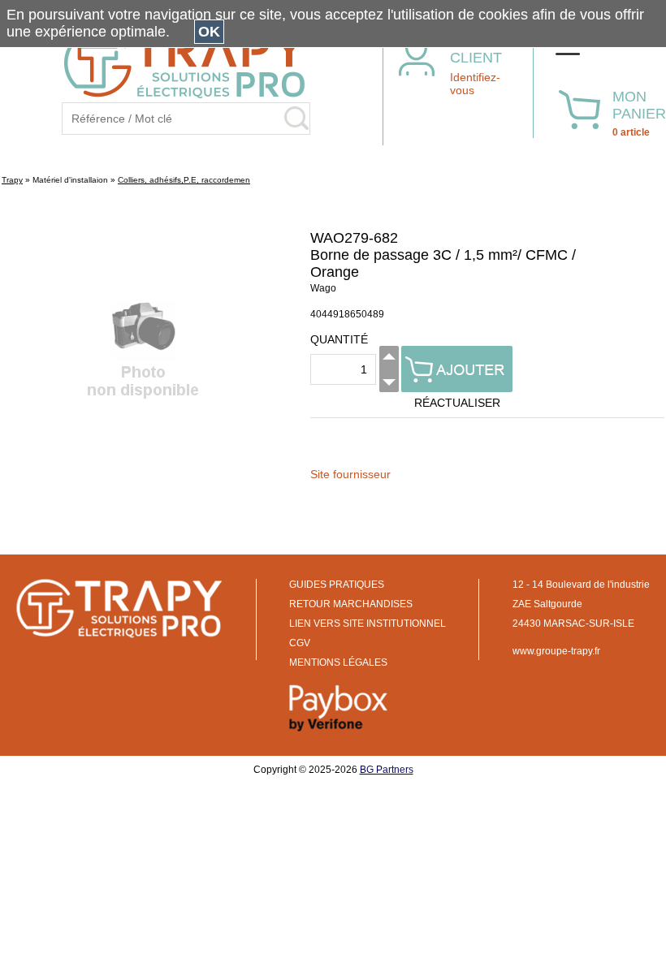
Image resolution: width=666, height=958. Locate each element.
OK (209, 32)
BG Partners (386, 769)
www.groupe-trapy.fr (556, 651)
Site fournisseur (350, 474)
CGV (299, 643)
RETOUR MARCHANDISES (351, 604)
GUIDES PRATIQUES (336, 584)
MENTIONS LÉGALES (338, 662)
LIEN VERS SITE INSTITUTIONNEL (367, 623)
